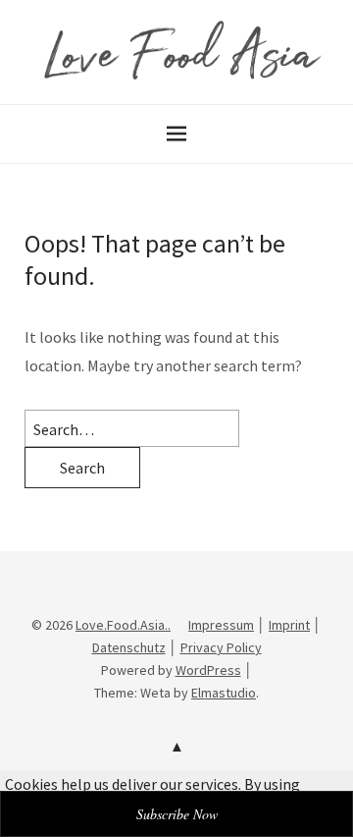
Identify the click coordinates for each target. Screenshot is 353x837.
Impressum (221, 625)
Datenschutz (129, 647)
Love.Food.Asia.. (123, 625)
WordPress (208, 670)
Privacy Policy (221, 647)
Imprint (289, 625)
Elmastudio (223, 692)
